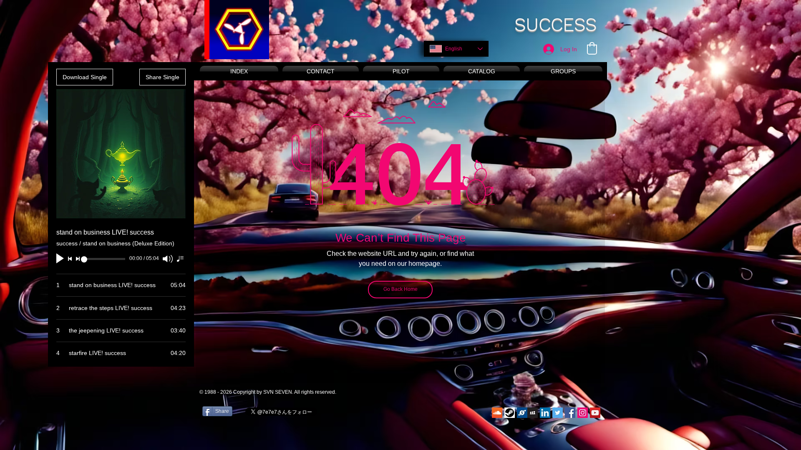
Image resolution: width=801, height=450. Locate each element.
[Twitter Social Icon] (557, 413)
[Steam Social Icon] (509, 413)
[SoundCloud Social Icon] (497, 413)
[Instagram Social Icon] (582, 413)
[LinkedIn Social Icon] (545, 413)
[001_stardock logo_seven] (522, 413)
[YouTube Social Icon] (595, 413)
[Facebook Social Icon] (570, 413)
